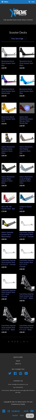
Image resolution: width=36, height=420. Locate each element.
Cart (32, 2)
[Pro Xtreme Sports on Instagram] (20, 374)
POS (28, 402)
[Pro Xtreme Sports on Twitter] (9, 374)
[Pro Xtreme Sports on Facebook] (15, 374)
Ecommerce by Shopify (18, 404)
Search (18, 361)
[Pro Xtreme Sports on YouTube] (26, 374)
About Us (18, 363)
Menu (6, 2)
